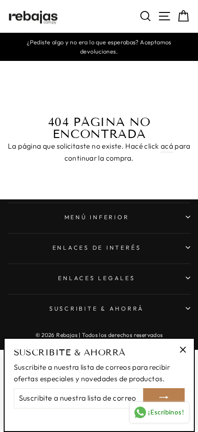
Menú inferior (96, 217)
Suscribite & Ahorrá (96, 308)
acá (167, 145)
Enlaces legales (96, 278)
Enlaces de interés (96, 247)
